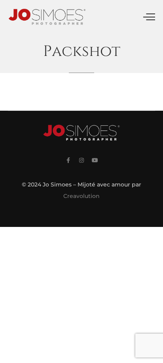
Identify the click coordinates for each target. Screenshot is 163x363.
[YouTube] (95, 160)
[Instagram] (81, 160)
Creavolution (81, 196)
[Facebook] (68, 160)
